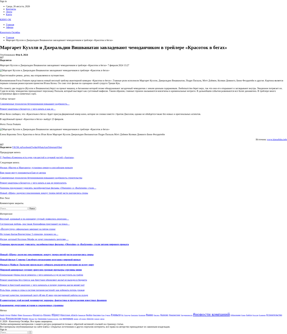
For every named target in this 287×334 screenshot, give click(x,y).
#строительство (274, 315)
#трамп (25, 319)
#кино (149, 314)
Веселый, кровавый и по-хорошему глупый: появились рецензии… (34, 219)
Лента (9, 11)
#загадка (127, 315)
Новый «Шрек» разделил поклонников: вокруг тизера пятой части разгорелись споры (47, 254)
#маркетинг (174, 315)
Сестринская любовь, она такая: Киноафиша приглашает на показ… (35, 224)
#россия (255, 315)
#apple (2, 315)
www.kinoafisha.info (277, 139)
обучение (82, 319)
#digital (7, 315)
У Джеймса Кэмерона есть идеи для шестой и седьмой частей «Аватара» (37, 157)
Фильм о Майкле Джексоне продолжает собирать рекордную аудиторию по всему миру (47, 264)
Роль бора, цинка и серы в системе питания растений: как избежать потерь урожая (42, 290)
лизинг (76, 319)
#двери (107, 315)
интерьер (68, 318)
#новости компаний (211, 314)
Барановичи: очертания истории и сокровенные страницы (32, 305)
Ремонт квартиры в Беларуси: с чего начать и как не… (28, 109)
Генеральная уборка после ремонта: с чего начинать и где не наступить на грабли (41, 275)
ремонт (97, 319)
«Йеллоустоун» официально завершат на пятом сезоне (27, 229)
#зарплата (134, 315)
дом (60, 319)
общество (90, 319)
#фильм (31, 319)
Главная (10, 24)
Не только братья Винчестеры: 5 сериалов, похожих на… (29, 234)
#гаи (103, 315)
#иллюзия (142, 315)
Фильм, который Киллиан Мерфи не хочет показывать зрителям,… (34, 239)
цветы (102, 319)
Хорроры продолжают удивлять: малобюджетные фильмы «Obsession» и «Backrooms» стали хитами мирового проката (64, 244)
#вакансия (81, 315)
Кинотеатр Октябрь (10, 32)
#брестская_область (69, 315)
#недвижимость (186, 315)
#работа (249, 315)
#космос (157, 315)
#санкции (262, 315)
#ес (122, 315)
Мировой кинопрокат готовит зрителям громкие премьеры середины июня (41, 269)
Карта (9, 14)
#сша (2, 318)
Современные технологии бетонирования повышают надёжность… (35, 104)
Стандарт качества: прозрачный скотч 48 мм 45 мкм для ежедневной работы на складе (44, 295)
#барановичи (27, 315)
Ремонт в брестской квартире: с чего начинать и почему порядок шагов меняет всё (42, 285)
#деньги (116, 314)
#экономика (42, 319)
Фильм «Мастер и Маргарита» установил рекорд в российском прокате (36, 167)
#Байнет (14, 315)
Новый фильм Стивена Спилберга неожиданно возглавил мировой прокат (40, 259)
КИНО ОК (5, 19)
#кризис (164, 315)
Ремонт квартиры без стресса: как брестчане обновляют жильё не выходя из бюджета (43, 280)
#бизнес (47, 315)
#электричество (52, 319)
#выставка (97, 315)
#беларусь (38, 315)
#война (89, 315)
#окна (243, 315)
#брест (56, 314)
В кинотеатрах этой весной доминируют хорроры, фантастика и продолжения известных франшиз (53, 300)
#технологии (13, 318)
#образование (235, 315)
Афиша (9, 27)
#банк (20, 315)
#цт (36, 319)
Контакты (11, 9)
